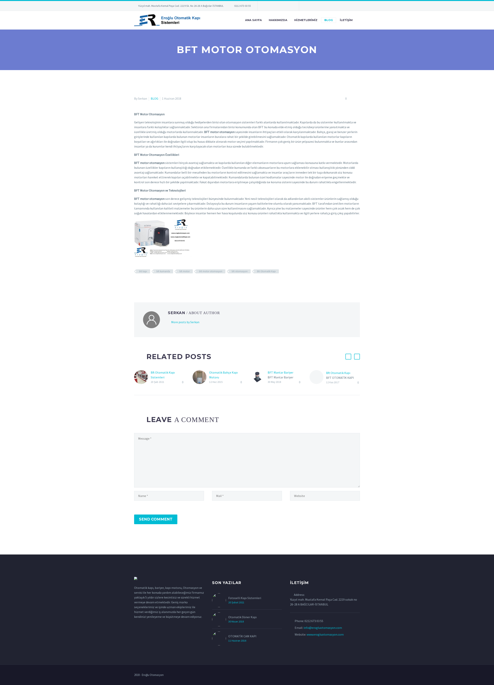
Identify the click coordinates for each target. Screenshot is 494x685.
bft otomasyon (240, 271)
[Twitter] (272, 6)
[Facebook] (136, 282)
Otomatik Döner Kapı (242, 617)
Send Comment (156, 519)
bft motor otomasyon (210, 271)
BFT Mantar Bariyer (280, 372)
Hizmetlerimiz (305, 20)
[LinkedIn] (266, 6)
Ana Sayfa (253, 20)
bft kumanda (163, 271)
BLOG (328, 20)
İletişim (346, 20)
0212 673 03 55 (242, 6)
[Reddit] (164, 282)
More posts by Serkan (185, 322)
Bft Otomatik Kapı (266, 271)
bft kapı (143, 271)
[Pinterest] (284, 6)
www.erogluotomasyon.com (325, 634)
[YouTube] (289, 6)
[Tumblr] (153, 282)
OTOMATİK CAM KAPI (242, 636)
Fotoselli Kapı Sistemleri (244, 598)
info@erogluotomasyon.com (323, 628)
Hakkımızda (278, 20)
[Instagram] (278, 6)
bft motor (184, 271)
